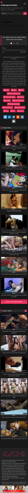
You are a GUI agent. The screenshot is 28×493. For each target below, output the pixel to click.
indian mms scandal (14, 103)
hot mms (21, 96)
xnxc (13, 110)
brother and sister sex (14, 93)
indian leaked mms (18, 100)
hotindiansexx (20, 454)
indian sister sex (8, 107)
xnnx (7, 110)
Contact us (11, 454)
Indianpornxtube (9, 5)
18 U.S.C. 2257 (14, 452)
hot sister (7, 100)
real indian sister (20, 107)
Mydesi (23, 455)
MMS (14, 90)
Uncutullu (15, 455)
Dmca (5, 452)
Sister (22, 90)
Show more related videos (14, 301)
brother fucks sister (9, 96)
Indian (7, 90)
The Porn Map (7, 455)
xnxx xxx (21, 110)
